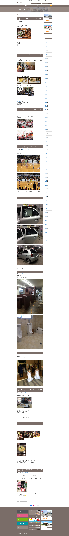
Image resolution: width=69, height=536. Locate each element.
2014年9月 (46, 231)
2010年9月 (46, 240)
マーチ (19, 198)
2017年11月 (46, 180)
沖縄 (41, 112)
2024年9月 (46, 70)
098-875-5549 (48, 31)
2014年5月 (46, 235)
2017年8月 (46, 184)
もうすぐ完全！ (20, 271)
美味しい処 (32, 57)
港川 (20, 101)
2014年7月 (46, 232)
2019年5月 (46, 156)
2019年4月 (46, 157)
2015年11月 (46, 212)
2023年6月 (46, 90)
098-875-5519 (48, 20)
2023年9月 (46, 86)
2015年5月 (46, 220)
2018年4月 (46, 173)
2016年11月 (46, 196)
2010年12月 (46, 236)
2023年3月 (46, 94)
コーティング (31, 112)
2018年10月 (46, 165)
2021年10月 (46, 117)
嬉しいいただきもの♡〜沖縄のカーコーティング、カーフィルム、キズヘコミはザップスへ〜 (30, 470)
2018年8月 (46, 168)
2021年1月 (46, 129)
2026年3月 (46, 46)
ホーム (20, 5)
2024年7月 (46, 73)
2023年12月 (46, 82)
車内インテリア (19, 519)
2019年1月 (46, 161)
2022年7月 (46, 105)
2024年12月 (46, 66)
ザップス (34, 112)
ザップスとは (31, 5)
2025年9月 (46, 54)
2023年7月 (46, 89)
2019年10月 (46, 149)
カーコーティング (24, 392)
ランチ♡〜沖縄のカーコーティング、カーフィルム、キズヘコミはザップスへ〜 (30, 55)
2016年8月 (46, 200)
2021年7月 (46, 121)
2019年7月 (46, 153)
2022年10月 (46, 101)
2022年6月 (46, 106)
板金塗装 (40, 112)
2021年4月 (46, 125)
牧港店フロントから (24, 112)
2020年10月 (46, 133)
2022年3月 (46, 110)
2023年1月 (46, 97)
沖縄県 (18, 101)
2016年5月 (46, 204)
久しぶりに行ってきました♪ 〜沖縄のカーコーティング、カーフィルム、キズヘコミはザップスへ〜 (29, 147)
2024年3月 (46, 78)
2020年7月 (46, 137)
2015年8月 (46, 216)
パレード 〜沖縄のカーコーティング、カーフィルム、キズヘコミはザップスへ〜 (30, 110)
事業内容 (26, 5)
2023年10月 (46, 85)
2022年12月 (46, 98)
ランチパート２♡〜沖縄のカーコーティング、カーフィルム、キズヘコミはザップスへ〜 (30, 19)
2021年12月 (46, 114)
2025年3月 (46, 62)
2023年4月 (46, 93)
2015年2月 (46, 224)
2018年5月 (46, 172)
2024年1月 (46, 81)
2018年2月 (46, 176)
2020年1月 (46, 145)
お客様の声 (43, 5)
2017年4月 (46, 189)
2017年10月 (46, 181)
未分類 (22, 21)
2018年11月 (46, 164)
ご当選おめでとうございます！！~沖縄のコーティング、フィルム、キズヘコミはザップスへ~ (30, 390)
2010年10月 (46, 239)
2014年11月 (46, 228)
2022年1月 (46, 113)
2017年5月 (46, 188)
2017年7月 (46, 185)
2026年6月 (46, 42)
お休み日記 (23, 57)
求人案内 (49, 5)
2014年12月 (46, 227)
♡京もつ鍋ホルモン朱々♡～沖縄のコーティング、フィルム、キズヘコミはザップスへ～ (30, 424)
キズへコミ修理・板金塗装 (21, 523)
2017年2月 (46, 192)
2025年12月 (46, 50)
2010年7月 (46, 243)
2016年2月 (46, 208)
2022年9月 (46, 102)
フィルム (36, 112)
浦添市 (19, 101)
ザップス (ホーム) (20, 527)
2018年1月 (46, 177)
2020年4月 (46, 141)
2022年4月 (46, 109)
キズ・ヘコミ (28, 112)
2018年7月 (46, 169)
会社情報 (37, 5)
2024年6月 (46, 74)
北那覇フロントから (27, 57)
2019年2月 (46, 160)
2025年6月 (46, 58)
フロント (38, 112)
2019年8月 (46, 152)
